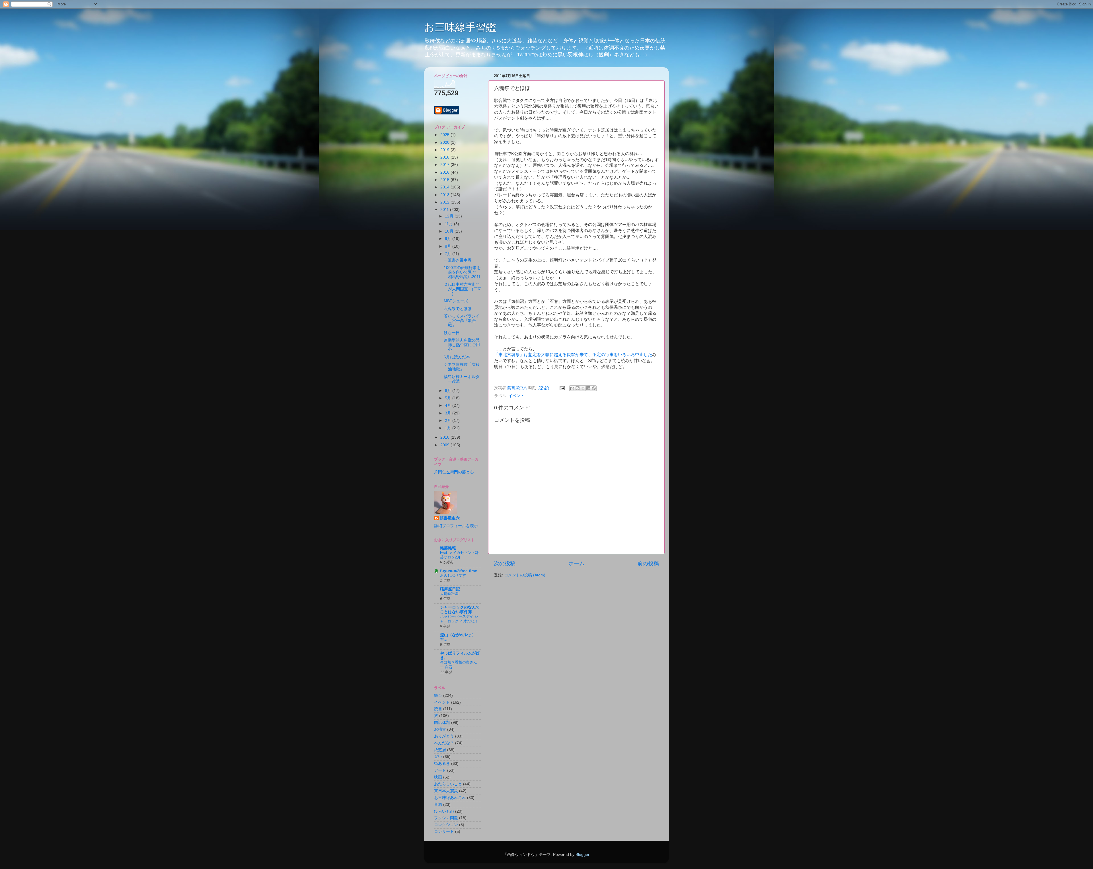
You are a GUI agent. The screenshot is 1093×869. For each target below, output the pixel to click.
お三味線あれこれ (450, 798)
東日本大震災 (446, 791)
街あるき (442, 763)
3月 (448, 413)
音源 (438, 804)
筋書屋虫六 (450, 518)
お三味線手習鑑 (460, 27)
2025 (445, 135)
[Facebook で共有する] (588, 388)
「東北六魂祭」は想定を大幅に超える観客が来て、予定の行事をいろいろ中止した (573, 354)
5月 (448, 398)
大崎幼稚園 (449, 593)
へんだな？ (444, 743)
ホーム (576, 563)
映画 (438, 777)
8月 (448, 246)
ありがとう (444, 736)
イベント (516, 396)
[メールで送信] (572, 388)
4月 (448, 405)
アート (440, 770)
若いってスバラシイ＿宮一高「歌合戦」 (462, 320)
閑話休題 (442, 722)
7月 (448, 254)
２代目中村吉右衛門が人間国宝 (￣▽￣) (462, 289)
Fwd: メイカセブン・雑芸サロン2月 (459, 555)
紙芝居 (440, 750)
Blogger (582, 854)
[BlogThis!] (577, 388)
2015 (445, 180)
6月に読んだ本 (457, 357)
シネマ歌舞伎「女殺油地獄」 (462, 366)
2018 (445, 157)
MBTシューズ (456, 301)
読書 (438, 709)
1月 (448, 428)
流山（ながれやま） (458, 635)
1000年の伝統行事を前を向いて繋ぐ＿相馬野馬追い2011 (462, 272)
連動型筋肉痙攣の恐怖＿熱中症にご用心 (462, 345)
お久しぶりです (453, 575)
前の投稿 (648, 563)
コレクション (446, 825)
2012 (445, 202)
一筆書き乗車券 (458, 260)
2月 (448, 420)
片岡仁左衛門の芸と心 (454, 472)
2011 (445, 210)
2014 (445, 187)
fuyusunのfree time (458, 571)
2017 (445, 165)
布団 (443, 639)
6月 (448, 391)
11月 (449, 224)
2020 (445, 142)
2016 (445, 172)
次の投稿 (504, 563)
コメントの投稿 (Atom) (524, 575)
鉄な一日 (452, 333)
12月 (450, 216)
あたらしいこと (448, 784)
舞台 (438, 695)
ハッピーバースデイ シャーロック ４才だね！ (459, 618)
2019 (445, 150)
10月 (450, 231)
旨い (438, 757)
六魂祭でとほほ (458, 309)
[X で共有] (583, 388)
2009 (445, 445)
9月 (448, 239)
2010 (445, 437)
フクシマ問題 (446, 818)
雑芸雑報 (448, 548)
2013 (445, 195)
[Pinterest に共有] (594, 388)
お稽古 (440, 729)
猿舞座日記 (450, 589)
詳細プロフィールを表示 (456, 526)
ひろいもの (444, 811)
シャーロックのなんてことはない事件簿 (460, 609)
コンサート (444, 831)
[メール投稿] (562, 388)
